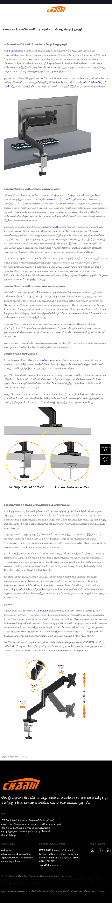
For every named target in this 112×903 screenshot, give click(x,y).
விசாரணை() (105, 448)
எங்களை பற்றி (43, 891)
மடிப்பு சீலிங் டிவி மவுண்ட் (13, 879)
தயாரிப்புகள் (20, 891)
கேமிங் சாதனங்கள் (10, 861)
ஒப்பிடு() (105, 459)
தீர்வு (52, 891)
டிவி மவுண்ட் (7, 850)
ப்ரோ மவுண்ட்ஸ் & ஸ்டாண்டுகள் (16, 854)
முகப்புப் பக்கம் (7, 891)
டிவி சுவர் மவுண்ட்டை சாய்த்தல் (26, 883)
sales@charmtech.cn (50, 865)
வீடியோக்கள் (31, 891)
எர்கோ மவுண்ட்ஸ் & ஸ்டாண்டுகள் (17, 857)
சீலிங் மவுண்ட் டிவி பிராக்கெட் (53, 879)
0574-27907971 (47, 861)
